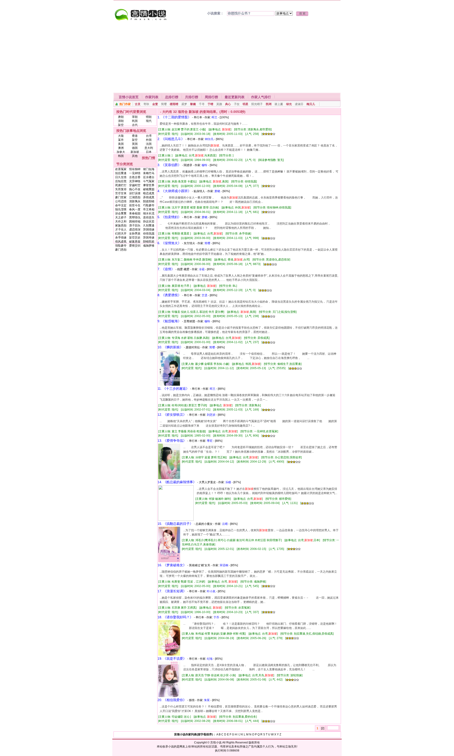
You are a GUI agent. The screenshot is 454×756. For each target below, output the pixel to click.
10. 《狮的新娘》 (170, 347)
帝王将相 (148, 209)
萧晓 (217, 191)
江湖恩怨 (134, 197)
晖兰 (214, 117)
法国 (149, 144)
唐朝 (121, 117)
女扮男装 (134, 233)
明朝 (149, 117)
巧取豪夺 (148, 205)
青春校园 (134, 213)
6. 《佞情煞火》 (169, 243)
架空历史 (134, 237)
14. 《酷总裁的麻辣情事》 (176, 482)
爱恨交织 (134, 245)
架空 (121, 125)
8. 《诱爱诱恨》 (169, 295)
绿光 (289, 104)
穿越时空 (134, 185)
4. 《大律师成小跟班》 (174, 191)
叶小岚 (211, 591)
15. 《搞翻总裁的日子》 (175, 524)
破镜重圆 (148, 189)
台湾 (149, 135)
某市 (121, 139)
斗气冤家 (148, 181)
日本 (149, 152)
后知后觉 (121, 181)
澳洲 (121, 148)
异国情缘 (148, 229)
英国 (135, 144)
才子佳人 (121, 229)
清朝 (121, 121)
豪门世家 (121, 197)
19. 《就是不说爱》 (171, 658)
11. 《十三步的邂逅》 (173, 388)
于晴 (210, 104)
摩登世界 (148, 185)
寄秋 (146, 104)
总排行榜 (171, 97)
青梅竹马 (148, 173)
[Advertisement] (227, 57)
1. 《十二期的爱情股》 (174, 117)
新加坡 (135, 152)
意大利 (148, 148)
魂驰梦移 (148, 245)
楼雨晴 (174, 104)
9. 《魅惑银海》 (169, 321)
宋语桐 (224, 565)
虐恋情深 (134, 229)
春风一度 (134, 209)
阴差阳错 (148, 201)
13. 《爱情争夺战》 (171, 440)
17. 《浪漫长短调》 (171, 591)
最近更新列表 (234, 97)
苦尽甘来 (121, 193)
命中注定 (121, 205)
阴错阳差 (148, 241)
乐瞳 (228, 482)
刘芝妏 (211, 414)
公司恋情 (121, 201)
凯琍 (268, 104)
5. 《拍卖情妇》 (169, 217)
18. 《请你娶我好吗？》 (175, 617)
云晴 (225, 524)
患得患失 (148, 217)
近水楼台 (148, 177)
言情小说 (216, 742)
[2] (322, 728)
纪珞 (210, 658)
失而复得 (121, 189)
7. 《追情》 (166, 269)
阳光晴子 (257, 104)
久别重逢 (148, 225)
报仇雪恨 (121, 209)
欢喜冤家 (121, 169)
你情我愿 (148, 233)
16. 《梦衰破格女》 (171, 565)
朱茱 (207, 700)
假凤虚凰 (121, 241)
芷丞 (204, 295)
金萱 (155, 104)
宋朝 (135, 117)
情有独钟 (134, 169)
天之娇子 (121, 217)
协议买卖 (148, 221)
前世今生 (134, 205)
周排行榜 (211, 97)
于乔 (216, 617)
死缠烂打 (121, 185)
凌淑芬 (299, 104)
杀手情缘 (121, 237)
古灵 (137, 104)
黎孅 (193, 104)
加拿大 (121, 152)
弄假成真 (148, 197)
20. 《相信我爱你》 (171, 700)
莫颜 (219, 104)
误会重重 (121, 213)
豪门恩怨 (121, 249)
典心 (228, 104)
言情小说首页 (129, 97)
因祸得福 (134, 221)
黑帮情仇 (134, 217)
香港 (135, 135)
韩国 (121, 156)
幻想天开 (121, 233)
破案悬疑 (134, 241)
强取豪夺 (121, 245)
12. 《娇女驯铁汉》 (171, 414)
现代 (149, 121)
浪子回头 (134, 225)
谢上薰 (279, 104)
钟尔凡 (209, 139)
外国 (149, 139)
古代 (135, 125)
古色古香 (134, 177)
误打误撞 (134, 193)
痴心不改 (134, 189)
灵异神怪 (134, 181)
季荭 (210, 440)
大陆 (121, 135)
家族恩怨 (121, 225)
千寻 (202, 104)
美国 (121, 144)
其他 (135, 156)
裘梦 (184, 104)
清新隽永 (134, 201)
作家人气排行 (261, 97)
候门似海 (148, 169)
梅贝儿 (310, 104)
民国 (135, 121)
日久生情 (121, 177)
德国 (135, 148)
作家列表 (151, 97)
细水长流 (148, 213)
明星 (245, 104)
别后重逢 (121, 173)
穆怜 (204, 165)
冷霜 (202, 269)
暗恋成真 (148, 193)
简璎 (164, 104)
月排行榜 (191, 97)
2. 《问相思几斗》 (170, 139)
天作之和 (121, 221)
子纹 (237, 104)
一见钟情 (134, 173)
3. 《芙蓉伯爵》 (169, 165)
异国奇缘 (148, 237)
